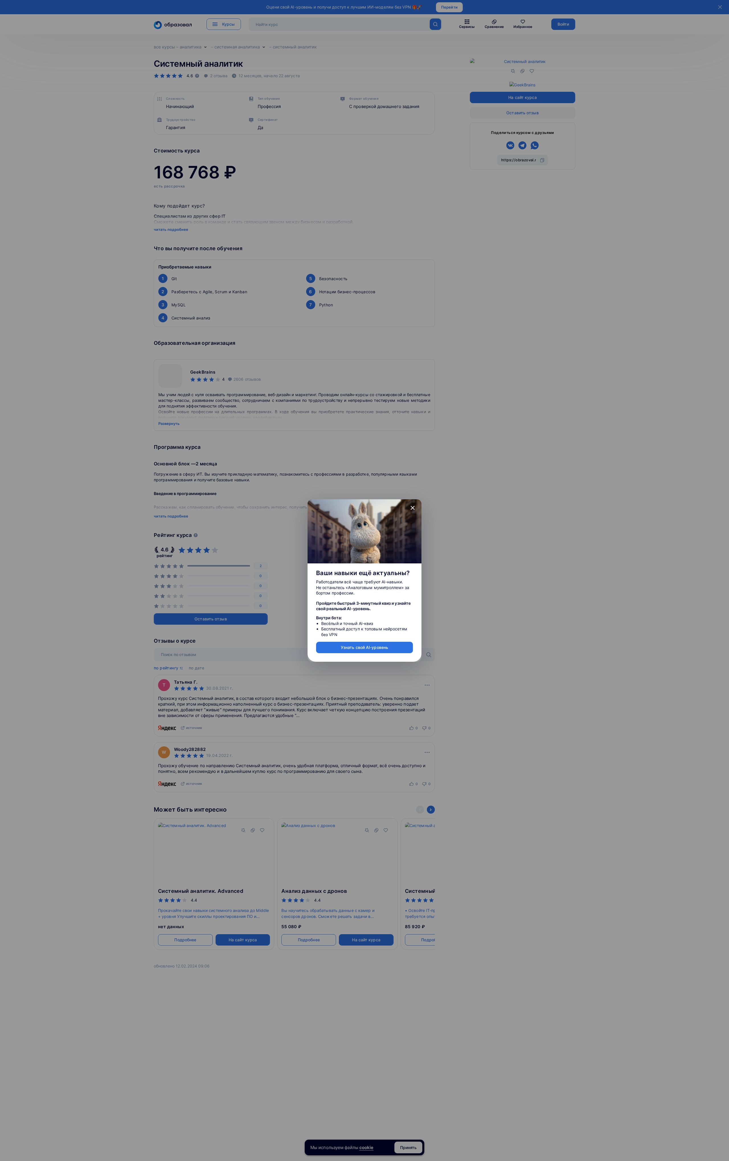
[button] (412, 508)
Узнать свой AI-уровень (364, 647)
